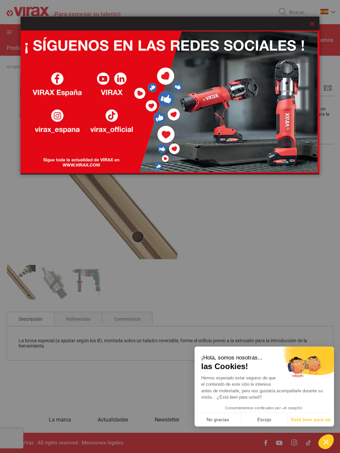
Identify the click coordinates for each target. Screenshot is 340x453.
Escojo (264, 419)
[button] (326, 442)
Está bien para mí (310, 419)
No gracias (218, 419)
